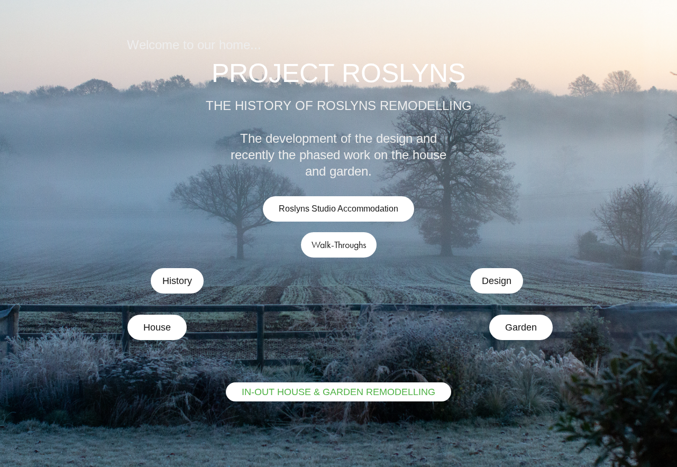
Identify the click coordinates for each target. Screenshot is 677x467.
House (157, 327)
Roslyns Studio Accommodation (338, 208)
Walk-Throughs (339, 245)
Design (496, 281)
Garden (521, 327)
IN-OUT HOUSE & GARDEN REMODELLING (338, 392)
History (177, 281)
